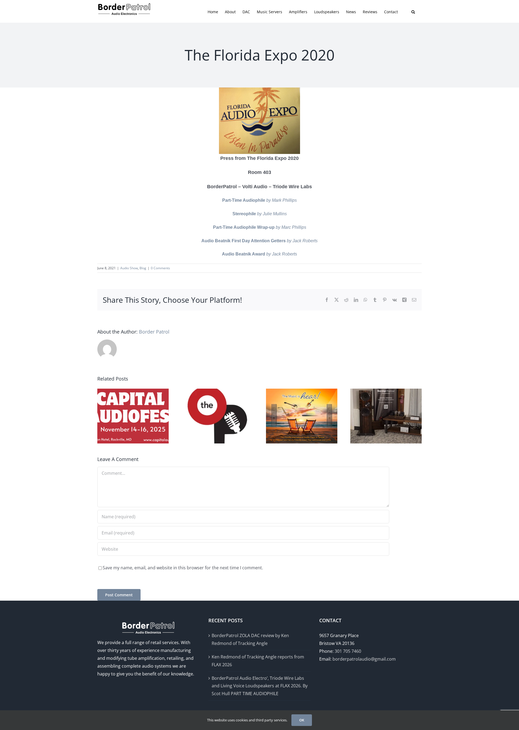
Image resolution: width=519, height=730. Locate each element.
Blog (142, 268)
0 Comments (160, 268)
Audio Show (129, 268)
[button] (413, 11)
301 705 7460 (348, 651)
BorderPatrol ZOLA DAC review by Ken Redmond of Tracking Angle (250, 639)
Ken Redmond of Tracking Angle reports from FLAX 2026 (258, 661)
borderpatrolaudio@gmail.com (364, 659)
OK (301, 720)
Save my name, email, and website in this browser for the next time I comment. (183, 568)
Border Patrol (154, 331)
